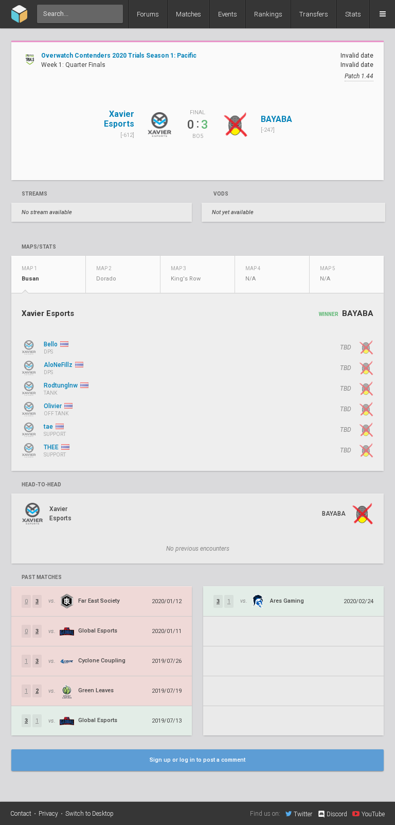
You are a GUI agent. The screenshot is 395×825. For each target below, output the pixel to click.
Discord (337, 814)
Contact (20, 814)
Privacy (48, 814)
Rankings (268, 14)
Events (227, 14)
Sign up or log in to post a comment (197, 760)
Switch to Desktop (89, 814)
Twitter (303, 814)
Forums (148, 14)
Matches (188, 14)
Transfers (313, 14)
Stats (353, 14)
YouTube (373, 814)
